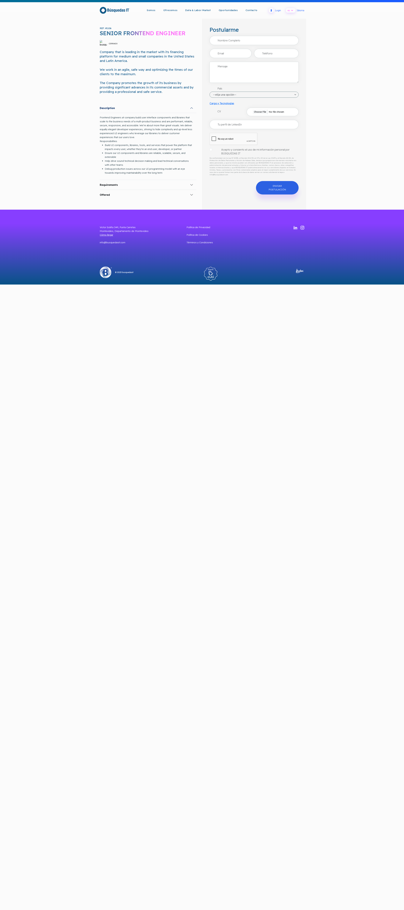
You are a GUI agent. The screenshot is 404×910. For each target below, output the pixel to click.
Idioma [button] (296, 10)
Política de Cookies (197, 234)
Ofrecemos (170, 10)
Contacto (251, 10)
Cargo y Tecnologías (222, 103)
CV (219, 111)
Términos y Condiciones (200, 242)
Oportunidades (228, 10)
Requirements (109, 184)
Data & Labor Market (198, 10)
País (219, 88)
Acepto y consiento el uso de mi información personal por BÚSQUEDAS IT (255, 151)
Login (278, 10)
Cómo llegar (106, 234)
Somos (151, 10)
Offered (105, 194)
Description (107, 108)
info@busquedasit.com (112, 242)
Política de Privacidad (198, 227)
